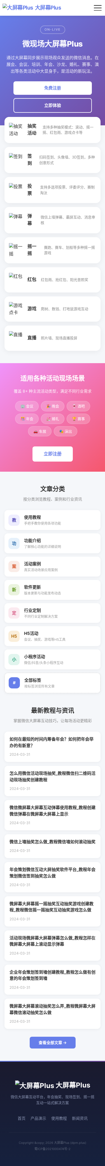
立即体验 (52, 105)
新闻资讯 (80, 1118)
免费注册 (52, 88)
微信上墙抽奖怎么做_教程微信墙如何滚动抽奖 (52, 841)
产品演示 (38, 1118)
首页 (21, 1118)
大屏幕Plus (48, 7)
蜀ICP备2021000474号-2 (52, 1149)
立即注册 (53, 454)
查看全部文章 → (53, 1042)
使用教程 (59, 1118)
